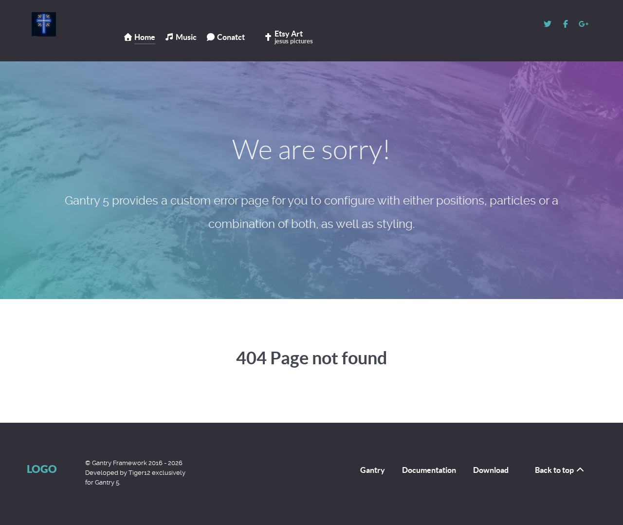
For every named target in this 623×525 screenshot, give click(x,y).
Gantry (372, 470)
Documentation (429, 470)
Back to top (555, 470)
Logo (42, 469)
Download (491, 470)
